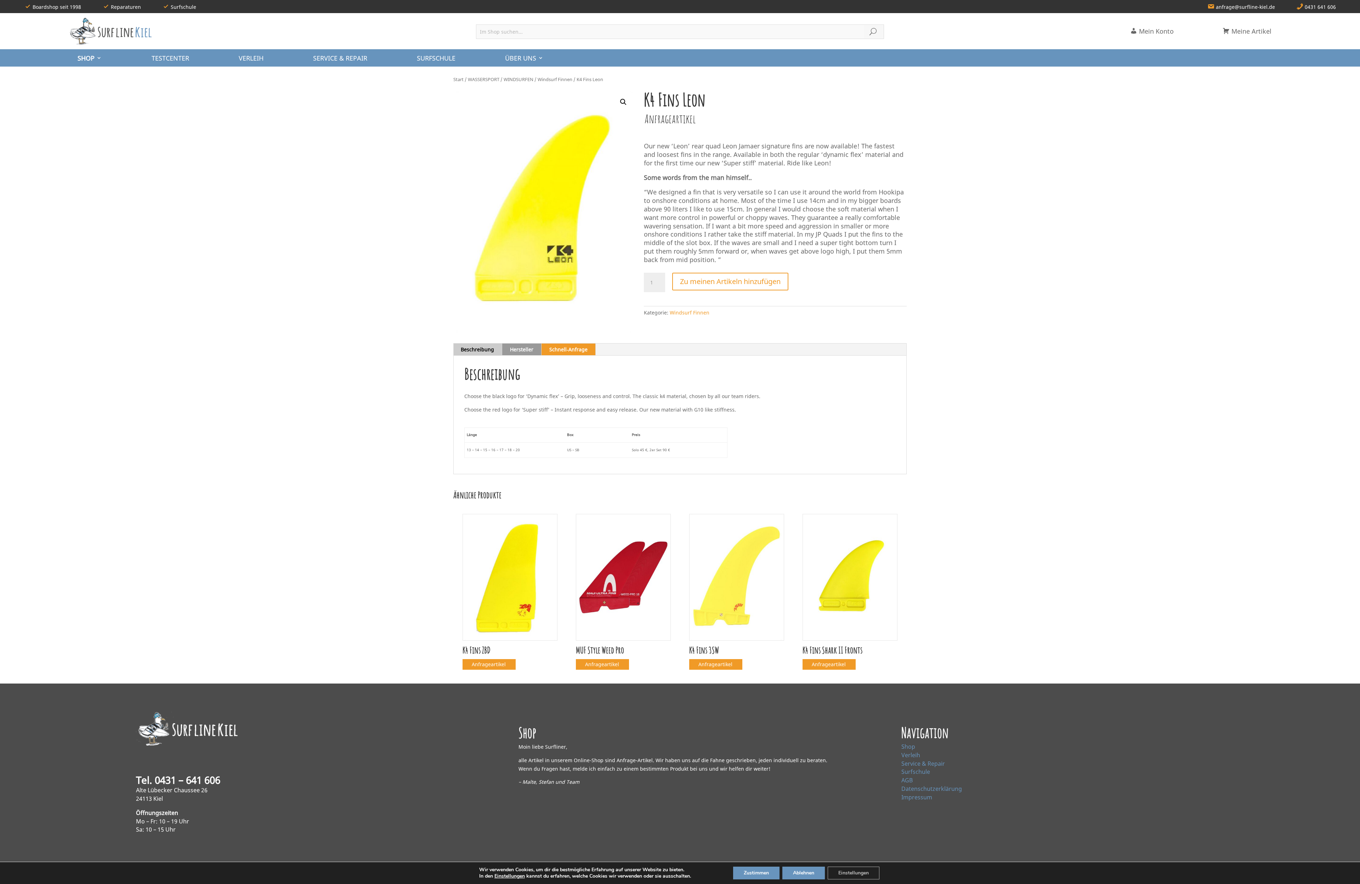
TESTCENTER (170, 58)
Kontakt (1009, 872)
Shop (908, 746)
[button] (623, 102)
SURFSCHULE (436, 58)
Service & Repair (923, 763)
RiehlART (239, 872)
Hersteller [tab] (521, 349)
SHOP (86, 58)
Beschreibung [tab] (477, 349)
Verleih (910, 755)
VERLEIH (251, 58)
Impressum (916, 797)
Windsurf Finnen (555, 79)
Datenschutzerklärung (931, 789)
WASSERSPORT (483, 79)
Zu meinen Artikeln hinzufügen (730, 281)
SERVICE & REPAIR (340, 58)
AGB (907, 780)
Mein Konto (1155, 31)
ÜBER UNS (520, 58)
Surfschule (915, 772)
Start (458, 79)
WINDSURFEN (518, 79)
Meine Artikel (1250, 31)
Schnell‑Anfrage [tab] (568, 349)
